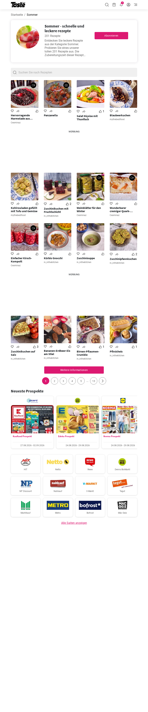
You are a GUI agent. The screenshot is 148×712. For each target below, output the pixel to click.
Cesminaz (16, 122)
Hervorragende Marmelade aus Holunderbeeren (21, 117)
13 (93, 381)
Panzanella (51, 115)
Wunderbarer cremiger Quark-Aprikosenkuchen (121, 209)
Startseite (17, 14)
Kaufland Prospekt (22, 436)
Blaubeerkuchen (120, 115)
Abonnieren (111, 35)
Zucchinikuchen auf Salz (23, 353)
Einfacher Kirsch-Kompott (21, 259)
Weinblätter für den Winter (89, 209)
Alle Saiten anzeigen (74, 523)
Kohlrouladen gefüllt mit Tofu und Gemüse (24, 209)
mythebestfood (117, 119)
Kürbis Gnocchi (53, 258)
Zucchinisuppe (86, 258)
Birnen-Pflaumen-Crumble (88, 353)
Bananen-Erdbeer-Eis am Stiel (57, 352)
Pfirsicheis (116, 351)
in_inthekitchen (51, 216)
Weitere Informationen (74, 370)
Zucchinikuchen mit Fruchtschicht (56, 210)
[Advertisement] (74, 151)
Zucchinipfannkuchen (123, 258)
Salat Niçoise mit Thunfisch (87, 117)
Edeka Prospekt (66, 436)
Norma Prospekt (111, 436)
